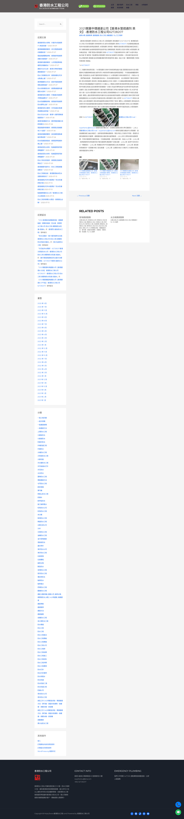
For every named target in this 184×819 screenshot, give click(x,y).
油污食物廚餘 (42, 539)
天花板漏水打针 (43, 466)
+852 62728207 (80, 782)
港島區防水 (41, 542)
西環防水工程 (42, 587)
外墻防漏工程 (42, 445)
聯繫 (127, 8)
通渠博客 (41, 604)
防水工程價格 (42, 638)
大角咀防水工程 (43, 456)
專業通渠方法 (42, 480)
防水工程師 (41, 649)
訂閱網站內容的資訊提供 (46, 744)
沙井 (39, 528)
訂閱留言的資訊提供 (44, 748)
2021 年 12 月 (42, 379)
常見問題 (120, 8)
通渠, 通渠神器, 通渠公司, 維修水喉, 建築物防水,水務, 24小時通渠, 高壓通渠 (50, 597)
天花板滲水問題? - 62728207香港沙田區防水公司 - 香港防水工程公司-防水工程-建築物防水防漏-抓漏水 (50, 252)
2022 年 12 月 (42, 348)
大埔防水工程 (42, 452)
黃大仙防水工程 (43, 723)
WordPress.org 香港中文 (46, 751)
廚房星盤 (41, 487)
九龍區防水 (41, 435)
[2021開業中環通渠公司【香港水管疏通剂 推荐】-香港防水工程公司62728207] (109, 164)
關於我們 (120, 5)
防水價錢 (41, 625)
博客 (136, 5)
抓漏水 (40, 497)
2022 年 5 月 (42, 366)
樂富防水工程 (42, 522)
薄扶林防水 (41, 577)
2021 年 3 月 (42, 393)
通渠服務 (41, 614)
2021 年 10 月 (42, 386)
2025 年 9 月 (42, 303)
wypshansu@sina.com (82, 779)
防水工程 (129, 5)
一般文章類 (41, 421)
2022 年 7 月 (42, 359)
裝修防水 (41, 580)
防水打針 (41, 669)
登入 (39, 741)
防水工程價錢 (42, 642)
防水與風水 (41, 676)
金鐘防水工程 (42, 618)
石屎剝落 (41, 556)
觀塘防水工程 (42, 591)
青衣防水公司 (42, 694)
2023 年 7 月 (42, 324)
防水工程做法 (42, 635)
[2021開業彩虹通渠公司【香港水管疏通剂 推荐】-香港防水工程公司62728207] (129, 164)
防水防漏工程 (42, 687)
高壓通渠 (41, 720)
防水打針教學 (42, 673)
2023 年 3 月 (42, 338)
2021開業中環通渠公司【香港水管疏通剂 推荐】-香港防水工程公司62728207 (109, 173)
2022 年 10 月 (42, 355)
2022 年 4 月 (42, 369)
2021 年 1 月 (42, 400)
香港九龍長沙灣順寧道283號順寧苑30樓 (88, 776)
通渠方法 (41, 611)
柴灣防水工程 (42, 518)
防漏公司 (41, 690)
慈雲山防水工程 (43, 494)
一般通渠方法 (42, 428)
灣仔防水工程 (42, 553)
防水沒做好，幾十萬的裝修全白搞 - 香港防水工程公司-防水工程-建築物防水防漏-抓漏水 (50, 239)
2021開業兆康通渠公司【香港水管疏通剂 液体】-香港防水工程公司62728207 (88, 173)
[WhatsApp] (132, 813)
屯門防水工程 (42, 483)
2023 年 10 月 (42, 314)
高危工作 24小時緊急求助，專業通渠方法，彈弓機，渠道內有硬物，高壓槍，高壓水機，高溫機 (50, 704)
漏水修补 (41, 546)
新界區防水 (41, 501)
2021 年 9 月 (42, 390)
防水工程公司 (42, 645)
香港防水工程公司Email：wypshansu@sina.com (98, 131)
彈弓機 (40, 490)
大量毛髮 (41, 459)
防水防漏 (41, 680)
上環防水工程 (42, 432)
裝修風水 (41, 584)
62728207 (122, 44)
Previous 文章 (83, 196)
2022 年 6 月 (42, 362)
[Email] (144, 813)
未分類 (40, 515)
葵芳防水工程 (42, 573)
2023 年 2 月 (42, 341)
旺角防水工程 (42, 511)
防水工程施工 (42, 656)
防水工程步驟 (42, 663)
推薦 (112, 8)
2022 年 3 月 (42, 373)
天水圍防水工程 (43, 463)
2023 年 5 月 (42, 331)
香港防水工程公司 (54, 5)
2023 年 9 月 (42, 317)
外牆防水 (41, 449)
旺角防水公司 (42, 508)
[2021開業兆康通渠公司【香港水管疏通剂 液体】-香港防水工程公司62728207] (88, 164)
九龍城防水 (41, 439)
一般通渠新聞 (42, 425)
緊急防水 (41, 566)
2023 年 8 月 (42, 321)
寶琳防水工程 (42, 477)
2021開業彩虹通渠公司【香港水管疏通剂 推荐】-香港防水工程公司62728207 (129, 173)
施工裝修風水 (42, 504)
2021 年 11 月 (42, 383)
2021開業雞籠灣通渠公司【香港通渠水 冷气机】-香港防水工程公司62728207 (50, 283)
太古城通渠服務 (117, 217)
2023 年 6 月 (42, 328)
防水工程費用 (42, 666)
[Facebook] (136, 813)
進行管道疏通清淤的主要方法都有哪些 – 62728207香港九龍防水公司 (50, 261)
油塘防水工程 (42, 535)
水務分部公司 (42, 525)
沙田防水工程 (42, 532)
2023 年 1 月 (42, 345)
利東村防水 (41, 442)
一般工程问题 (42, 418)
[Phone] (140, 813)
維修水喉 (41, 563)
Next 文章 (137, 196)
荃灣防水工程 (42, 570)
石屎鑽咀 (41, 560)
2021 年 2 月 (42, 397)
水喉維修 (145, 5)
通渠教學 (41, 607)
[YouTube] (148, 813)
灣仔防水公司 (42, 549)
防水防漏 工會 (42, 683)
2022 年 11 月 (42, 352)
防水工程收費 (42, 652)
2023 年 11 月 (42, 310)
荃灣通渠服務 (85, 217)
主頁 (112, 5)
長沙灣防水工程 (43, 621)
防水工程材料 (42, 659)
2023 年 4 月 (42, 334)
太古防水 (41, 473)
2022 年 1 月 (42, 376)
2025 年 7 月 (42, 307)
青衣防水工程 (42, 697)
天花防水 (41, 470)
